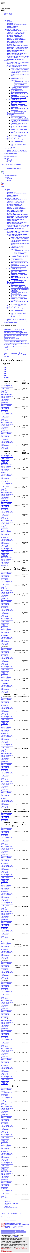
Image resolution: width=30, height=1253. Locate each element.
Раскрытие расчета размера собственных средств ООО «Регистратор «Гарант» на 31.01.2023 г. (7, 701)
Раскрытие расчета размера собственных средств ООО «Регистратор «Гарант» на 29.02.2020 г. (7, 965)
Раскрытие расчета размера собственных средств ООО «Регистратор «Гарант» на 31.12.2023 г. (7, 803)
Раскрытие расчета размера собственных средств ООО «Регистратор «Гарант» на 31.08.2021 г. (7, 896)
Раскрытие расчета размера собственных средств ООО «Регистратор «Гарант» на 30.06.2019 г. (7, 1138)
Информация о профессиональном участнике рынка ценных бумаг (17, 31)
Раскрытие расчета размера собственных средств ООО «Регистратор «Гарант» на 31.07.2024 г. (7, 622)
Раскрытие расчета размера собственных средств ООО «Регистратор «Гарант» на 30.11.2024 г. (7, 585)
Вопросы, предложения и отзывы (11, 1216)
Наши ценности (11, 23)
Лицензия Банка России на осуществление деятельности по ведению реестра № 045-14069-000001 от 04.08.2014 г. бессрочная (17, 1225)
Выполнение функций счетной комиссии (20, 83)
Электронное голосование (21, 86)
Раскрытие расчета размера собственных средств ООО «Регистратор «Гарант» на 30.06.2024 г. (7, 631)
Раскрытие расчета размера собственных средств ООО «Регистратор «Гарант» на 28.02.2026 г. (7, 435)
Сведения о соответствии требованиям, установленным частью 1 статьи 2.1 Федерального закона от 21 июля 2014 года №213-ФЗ (18, 57)
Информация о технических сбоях (17, 53)
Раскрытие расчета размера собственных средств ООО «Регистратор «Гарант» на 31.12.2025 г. (7, 459)
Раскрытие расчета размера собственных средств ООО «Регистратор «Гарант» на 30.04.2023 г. (7, 729)
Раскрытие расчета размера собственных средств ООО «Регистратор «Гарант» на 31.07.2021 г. (7, 887)
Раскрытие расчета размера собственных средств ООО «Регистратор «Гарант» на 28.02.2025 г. (7, 552)
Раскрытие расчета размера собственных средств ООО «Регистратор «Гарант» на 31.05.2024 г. (7, 640)
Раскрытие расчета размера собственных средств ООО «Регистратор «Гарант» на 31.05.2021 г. (7, 868)
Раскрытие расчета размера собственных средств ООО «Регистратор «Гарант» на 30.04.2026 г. (7, 417)
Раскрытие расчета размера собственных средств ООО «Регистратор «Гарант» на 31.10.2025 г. (7, 477)
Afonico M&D (14, 1236)
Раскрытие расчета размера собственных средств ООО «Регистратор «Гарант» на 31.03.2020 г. (7, 985)
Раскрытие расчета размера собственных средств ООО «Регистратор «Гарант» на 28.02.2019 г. (7, 1101)
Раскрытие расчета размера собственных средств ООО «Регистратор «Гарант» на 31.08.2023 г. (7, 766)
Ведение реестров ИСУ (14, 138)
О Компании (7, 20)
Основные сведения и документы (16, 24)
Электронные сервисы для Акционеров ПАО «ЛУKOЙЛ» (19, 118)
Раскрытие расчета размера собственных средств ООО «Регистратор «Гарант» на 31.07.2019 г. (7, 1147)
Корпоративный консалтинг (19, 92)
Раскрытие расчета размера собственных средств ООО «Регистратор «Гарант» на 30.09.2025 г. (7, 487)
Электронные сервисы (17, 77)
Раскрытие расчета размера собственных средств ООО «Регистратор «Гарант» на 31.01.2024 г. (7, 688)
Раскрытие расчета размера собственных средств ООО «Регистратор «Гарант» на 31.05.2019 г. (7, 1128)
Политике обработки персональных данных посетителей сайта (14, 1248)
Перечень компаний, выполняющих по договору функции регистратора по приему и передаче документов (17, 47)
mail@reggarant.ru (16, 164)
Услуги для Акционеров (14, 99)
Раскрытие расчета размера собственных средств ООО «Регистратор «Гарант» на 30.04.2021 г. (7, 859)
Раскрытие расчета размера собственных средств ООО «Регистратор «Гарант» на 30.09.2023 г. (7, 776)
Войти (2, 10)
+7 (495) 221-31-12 (6, 1213)
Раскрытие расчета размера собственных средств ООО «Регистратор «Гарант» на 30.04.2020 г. (7, 995)
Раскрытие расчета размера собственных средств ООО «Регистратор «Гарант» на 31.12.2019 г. (7, 1194)
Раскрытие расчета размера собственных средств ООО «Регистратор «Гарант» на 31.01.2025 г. (7, 561)
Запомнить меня (5, 8)
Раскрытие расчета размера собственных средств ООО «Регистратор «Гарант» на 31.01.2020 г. (7, 945)
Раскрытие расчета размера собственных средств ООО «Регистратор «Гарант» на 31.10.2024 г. (7, 594)
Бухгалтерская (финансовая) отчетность (15, 340)
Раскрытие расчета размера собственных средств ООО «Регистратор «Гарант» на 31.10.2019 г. (7, 1175)
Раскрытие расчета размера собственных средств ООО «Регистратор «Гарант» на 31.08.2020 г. (7, 1043)
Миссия (9, 21)
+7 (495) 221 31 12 (6, 164)
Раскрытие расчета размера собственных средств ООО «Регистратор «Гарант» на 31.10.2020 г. (7, 1061)
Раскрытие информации (11, 29)
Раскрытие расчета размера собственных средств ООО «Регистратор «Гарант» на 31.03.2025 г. (7, 542)
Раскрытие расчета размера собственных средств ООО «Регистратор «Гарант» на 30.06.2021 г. (7, 878)
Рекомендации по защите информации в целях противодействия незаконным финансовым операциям (13, 1232)
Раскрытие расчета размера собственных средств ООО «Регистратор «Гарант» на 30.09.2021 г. (7, 906)
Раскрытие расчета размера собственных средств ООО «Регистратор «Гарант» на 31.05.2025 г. (7, 524)
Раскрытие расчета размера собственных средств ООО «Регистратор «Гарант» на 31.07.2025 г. (7, 505)
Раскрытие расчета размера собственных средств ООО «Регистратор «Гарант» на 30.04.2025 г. (7, 533)
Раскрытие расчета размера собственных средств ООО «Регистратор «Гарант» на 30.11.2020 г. (7, 1070)
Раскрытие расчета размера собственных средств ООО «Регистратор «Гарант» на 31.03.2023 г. (7, 720)
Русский (6, 158)
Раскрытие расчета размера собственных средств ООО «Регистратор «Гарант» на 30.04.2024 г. (7, 660)
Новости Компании (12, 26)
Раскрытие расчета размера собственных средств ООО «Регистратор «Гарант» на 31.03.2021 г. (7, 850)
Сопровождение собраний (21, 81)
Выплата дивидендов (17, 90)
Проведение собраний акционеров (17, 79)
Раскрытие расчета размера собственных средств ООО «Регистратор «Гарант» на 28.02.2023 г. (7, 710)
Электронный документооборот (16, 139)
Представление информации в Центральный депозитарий (19, 97)
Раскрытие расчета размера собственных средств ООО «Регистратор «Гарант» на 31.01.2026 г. (7, 444)
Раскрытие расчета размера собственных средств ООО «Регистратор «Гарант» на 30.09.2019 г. (7, 1166)
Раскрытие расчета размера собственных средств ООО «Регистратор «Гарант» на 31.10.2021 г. (7, 915)
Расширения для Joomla (25, 1199)
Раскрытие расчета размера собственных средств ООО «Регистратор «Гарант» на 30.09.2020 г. (7, 1052)
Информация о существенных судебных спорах (15, 50)
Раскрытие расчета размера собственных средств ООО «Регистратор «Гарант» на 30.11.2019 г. (7, 1184)
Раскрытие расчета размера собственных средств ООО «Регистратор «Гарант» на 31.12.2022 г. (7, 816)
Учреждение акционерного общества (17, 62)
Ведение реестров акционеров (19, 69)
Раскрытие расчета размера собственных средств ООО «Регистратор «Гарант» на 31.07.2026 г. (7, 389)
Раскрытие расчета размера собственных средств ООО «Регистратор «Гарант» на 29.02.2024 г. (7, 679)
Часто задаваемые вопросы (18, 111)
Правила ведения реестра (18, 104)
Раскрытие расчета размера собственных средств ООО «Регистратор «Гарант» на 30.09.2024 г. (7, 603)
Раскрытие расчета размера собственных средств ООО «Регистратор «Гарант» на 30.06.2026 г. (7, 398)
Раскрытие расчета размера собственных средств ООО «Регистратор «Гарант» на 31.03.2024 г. (7, 670)
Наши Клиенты (11, 27)
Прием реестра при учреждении (16, 150)
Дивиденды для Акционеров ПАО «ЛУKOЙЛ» (19, 124)
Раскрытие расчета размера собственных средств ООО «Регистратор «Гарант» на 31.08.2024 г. (7, 612)
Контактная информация (11, 153)
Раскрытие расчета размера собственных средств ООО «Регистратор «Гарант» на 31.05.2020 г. (7, 1004)
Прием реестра (8, 148)
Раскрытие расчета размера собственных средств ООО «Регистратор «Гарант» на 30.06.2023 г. (7, 748)
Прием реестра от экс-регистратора (17, 151)
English (9, 161)
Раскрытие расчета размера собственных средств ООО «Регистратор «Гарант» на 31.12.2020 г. (7, 1080)
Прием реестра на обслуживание (20, 68)
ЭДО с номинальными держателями (17, 142)
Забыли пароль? (8, 14)
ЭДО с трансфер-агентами (18, 144)
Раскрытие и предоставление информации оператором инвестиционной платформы (15, 35)
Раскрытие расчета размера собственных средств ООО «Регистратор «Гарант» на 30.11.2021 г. (7, 924)
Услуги (6, 60)
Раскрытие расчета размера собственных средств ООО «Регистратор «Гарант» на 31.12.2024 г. (7, 575)
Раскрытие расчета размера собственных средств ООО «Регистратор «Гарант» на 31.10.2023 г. (7, 785)
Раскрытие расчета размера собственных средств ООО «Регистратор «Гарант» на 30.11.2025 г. (7, 468)
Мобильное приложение (18, 116)
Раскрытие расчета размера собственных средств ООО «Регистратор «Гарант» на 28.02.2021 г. (7, 841)
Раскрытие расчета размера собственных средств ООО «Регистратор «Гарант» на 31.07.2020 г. (7, 1033)
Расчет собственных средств (15, 41)
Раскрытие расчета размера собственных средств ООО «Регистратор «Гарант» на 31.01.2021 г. (7, 831)
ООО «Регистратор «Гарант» (12, 168)
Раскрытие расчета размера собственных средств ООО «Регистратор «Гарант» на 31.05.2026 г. (7, 407)
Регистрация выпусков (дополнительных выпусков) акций (17, 64)
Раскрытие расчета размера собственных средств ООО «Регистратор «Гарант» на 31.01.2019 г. (7, 1091)
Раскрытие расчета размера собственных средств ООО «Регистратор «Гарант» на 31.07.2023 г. (7, 757)
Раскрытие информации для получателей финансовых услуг (16, 38)
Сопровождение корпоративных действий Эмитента (20, 88)
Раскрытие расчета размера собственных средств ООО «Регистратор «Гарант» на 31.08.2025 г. (7, 496)
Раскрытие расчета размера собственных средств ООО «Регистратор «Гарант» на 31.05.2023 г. (7, 738)
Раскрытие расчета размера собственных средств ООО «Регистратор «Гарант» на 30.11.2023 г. (7, 794)
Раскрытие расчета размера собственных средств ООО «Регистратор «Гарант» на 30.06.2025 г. (7, 515)
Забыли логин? (8, 13)
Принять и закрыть (6, 1251)
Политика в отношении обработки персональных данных (12, 1230)
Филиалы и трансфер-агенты (19, 101)
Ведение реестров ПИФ (14, 136)
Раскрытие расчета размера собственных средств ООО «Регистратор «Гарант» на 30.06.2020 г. (7, 1024)
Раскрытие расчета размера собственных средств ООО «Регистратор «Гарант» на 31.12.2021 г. (7, 934)
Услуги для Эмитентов (13, 66)
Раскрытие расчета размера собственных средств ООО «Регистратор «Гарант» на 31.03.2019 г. (7, 1110)
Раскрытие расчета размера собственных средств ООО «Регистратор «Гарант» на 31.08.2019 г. (7, 1156)
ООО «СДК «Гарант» (10, 167)
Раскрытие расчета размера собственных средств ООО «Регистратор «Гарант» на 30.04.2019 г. (7, 1119)
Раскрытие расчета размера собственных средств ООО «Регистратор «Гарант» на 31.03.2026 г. (7, 426)
